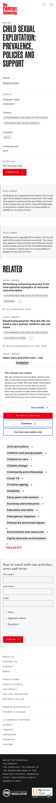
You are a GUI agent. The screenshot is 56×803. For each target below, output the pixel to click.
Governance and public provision (25, 118)
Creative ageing (17, 484)
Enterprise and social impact (26, 523)
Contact (8, 667)
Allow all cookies (28, 416)
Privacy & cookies (14, 712)
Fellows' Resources (15, 694)
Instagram (9, 735)
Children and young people (21, 123)
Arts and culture (18, 446)
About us (8, 657)
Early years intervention (23, 497)
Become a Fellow (13, 699)
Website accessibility (17, 707)
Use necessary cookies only (28, 432)
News (11, 612)
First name (8, 574)
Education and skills (20, 510)
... (20, 301)
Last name (8, 586)
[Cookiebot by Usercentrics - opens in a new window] (15, 363)
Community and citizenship (25, 472)
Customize (26, 423)
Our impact (10, 689)
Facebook (9, 739)
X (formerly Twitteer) (16, 720)
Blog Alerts (13, 624)
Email (5, 598)
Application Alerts (17, 618)
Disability (13, 491)
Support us (10, 662)
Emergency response (21, 516)
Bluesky (8, 725)
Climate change (17, 466)
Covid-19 (13, 478)
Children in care (15, 338)
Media (6, 671)
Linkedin (8, 730)
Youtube (8, 744)
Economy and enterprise (23, 504)
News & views (11, 679)
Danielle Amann (11, 83)
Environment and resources (25, 532)
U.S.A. (7, 137)
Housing (9, 301)
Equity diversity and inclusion (26, 538)
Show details (37, 407)
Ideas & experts (13, 684)
